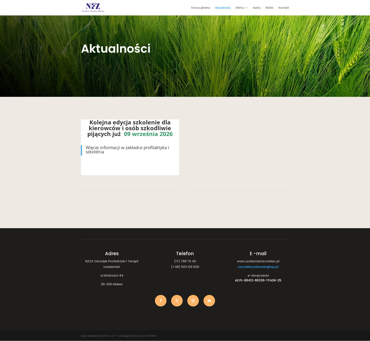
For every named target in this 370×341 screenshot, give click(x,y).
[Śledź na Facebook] (160, 300)
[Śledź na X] (177, 300)
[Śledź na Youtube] (209, 300)
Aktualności (222, 7)
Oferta (239, 7)
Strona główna (200, 7)
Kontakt (283, 7)
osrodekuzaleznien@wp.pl (258, 267)
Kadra (257, 7)
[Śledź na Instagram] (193, 300)
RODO (269, 7)
